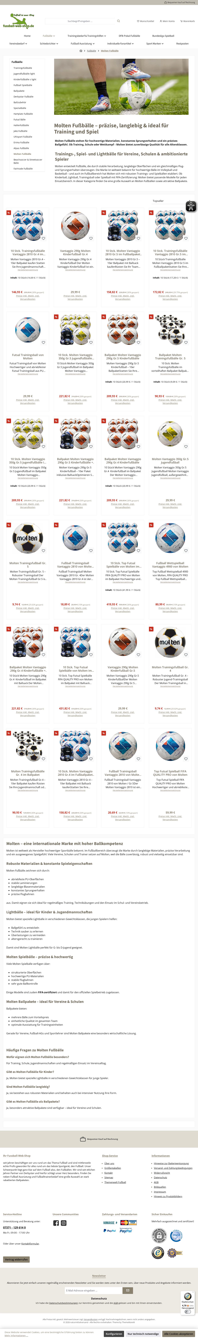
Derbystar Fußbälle (23, 96)
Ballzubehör (20, 102)
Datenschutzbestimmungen (63, 1303)
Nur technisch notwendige (143, 1334)
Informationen (161, 1155)
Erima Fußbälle (21, 142)
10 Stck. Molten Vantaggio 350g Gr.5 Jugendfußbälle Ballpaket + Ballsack (75, 356)
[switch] (188, 1312)
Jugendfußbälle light (24, 73)
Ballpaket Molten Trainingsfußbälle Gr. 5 (170, 356)
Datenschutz (160, 1177)
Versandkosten (91, 1319)
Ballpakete (19, 90)
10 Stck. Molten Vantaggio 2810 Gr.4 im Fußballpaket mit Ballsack (75, 773)
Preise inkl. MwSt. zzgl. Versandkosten (28, 297)
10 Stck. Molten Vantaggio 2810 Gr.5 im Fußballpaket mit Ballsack (122, 252)
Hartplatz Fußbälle (23, 113)
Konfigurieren (114, 1334)
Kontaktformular (30, 1243)
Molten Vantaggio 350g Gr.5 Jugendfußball (170, 460)
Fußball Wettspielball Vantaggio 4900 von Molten (170, 564)
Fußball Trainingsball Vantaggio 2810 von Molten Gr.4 (75, 564)
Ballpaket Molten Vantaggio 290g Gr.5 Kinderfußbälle (123, 356)
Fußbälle (17, 62)
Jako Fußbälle (20, 131)
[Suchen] (118, 21)
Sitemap (108, 1177)
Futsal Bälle (20, 119)
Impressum (160, 1191)
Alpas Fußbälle (21, 148)
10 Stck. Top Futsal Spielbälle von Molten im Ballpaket (122, 564)
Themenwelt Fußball (115, 1182)
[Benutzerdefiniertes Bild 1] (110, 1223)
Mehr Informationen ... (16, 1335)
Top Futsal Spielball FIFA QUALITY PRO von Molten (170, 773)
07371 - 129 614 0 (14, 1227)
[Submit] (127, 1290)
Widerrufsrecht (162, 1172)
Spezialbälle (20, 108)
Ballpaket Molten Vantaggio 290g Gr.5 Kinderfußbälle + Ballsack (75, 460)
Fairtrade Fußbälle (23, 168)
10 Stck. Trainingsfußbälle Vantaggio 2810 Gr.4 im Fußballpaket (28, 252)
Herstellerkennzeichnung (28, 270)
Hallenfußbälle (21, 125)
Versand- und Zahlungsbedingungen (173, 1168)
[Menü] (193, 1293)
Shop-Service (110, 1155)
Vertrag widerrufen (16, 1259)
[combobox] (80, 21)
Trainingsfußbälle (23, 67)
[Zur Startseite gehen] (18, 21)
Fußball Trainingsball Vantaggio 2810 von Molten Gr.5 (123, 773)
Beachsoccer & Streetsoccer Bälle (28, 161)
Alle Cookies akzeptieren (178, 1334)
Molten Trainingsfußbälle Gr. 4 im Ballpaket (28, 773)
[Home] (81, 50)
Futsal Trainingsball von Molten (28, 356)
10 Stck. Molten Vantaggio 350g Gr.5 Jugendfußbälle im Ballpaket (28, 460)
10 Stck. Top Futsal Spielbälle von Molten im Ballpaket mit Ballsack (75, 668)
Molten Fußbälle (22, 153)
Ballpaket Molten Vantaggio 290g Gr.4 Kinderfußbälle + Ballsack (28, 668)
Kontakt (108, 1172)
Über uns (109, 1163)
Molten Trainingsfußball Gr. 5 (27, 564)
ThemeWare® (128, 1322)
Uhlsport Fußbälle (23, 136)
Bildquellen (160, 1186)
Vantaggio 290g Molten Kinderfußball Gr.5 (123, 668)
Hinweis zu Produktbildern (168, 1196)
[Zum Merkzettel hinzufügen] (43, 238)
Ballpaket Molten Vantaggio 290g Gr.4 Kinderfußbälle (123, 460)
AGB (156, 1182)
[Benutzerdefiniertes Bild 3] (109, 1230)
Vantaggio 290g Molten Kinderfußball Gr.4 (75, 252)
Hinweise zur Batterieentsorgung (171, 1163)
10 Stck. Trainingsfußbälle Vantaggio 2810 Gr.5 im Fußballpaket (170, 252)
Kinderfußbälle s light (25, 79)
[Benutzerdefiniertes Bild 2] (128, 1223)
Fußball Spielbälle (23, 85)
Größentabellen (112, 1168)
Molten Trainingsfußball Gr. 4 (170, 668)
